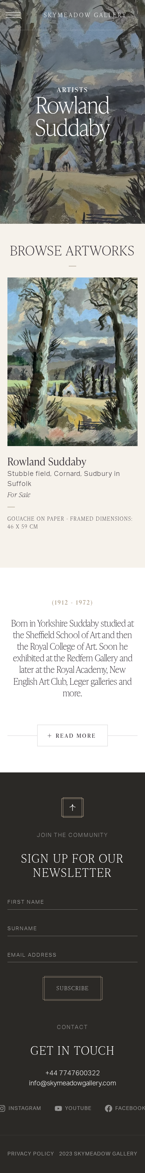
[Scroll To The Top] (72, 807)
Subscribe (73, 988)
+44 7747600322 (72, 1073)
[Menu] (13, 15)
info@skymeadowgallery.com (72, 1083)
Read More (71, 735)
